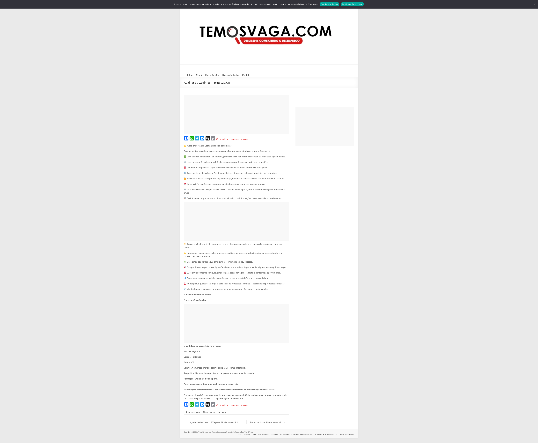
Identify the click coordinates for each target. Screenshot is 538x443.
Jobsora (247, 434)
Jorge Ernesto (194, 412)
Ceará (199, 75)
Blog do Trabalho (230, 75)
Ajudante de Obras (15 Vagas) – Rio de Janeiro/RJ (212, 422)
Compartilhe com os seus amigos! (232, 139)
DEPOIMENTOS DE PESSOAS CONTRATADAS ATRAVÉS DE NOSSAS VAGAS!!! (309, 434)
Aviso (239, 434)
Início (190, 75)
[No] (534, 4)
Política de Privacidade (260, 434)
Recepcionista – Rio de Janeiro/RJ (267, 422)
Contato (246, 75)
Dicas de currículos (347, 434)
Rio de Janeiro (212, 75)
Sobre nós (274, 434)
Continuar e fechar (329, 4)
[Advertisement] (236, 114)
